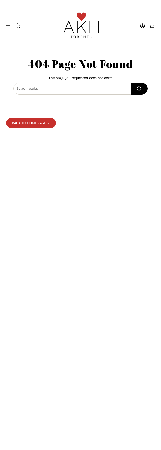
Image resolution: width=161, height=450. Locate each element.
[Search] (139, 89)
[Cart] (152, 25)
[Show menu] (8, 25)
